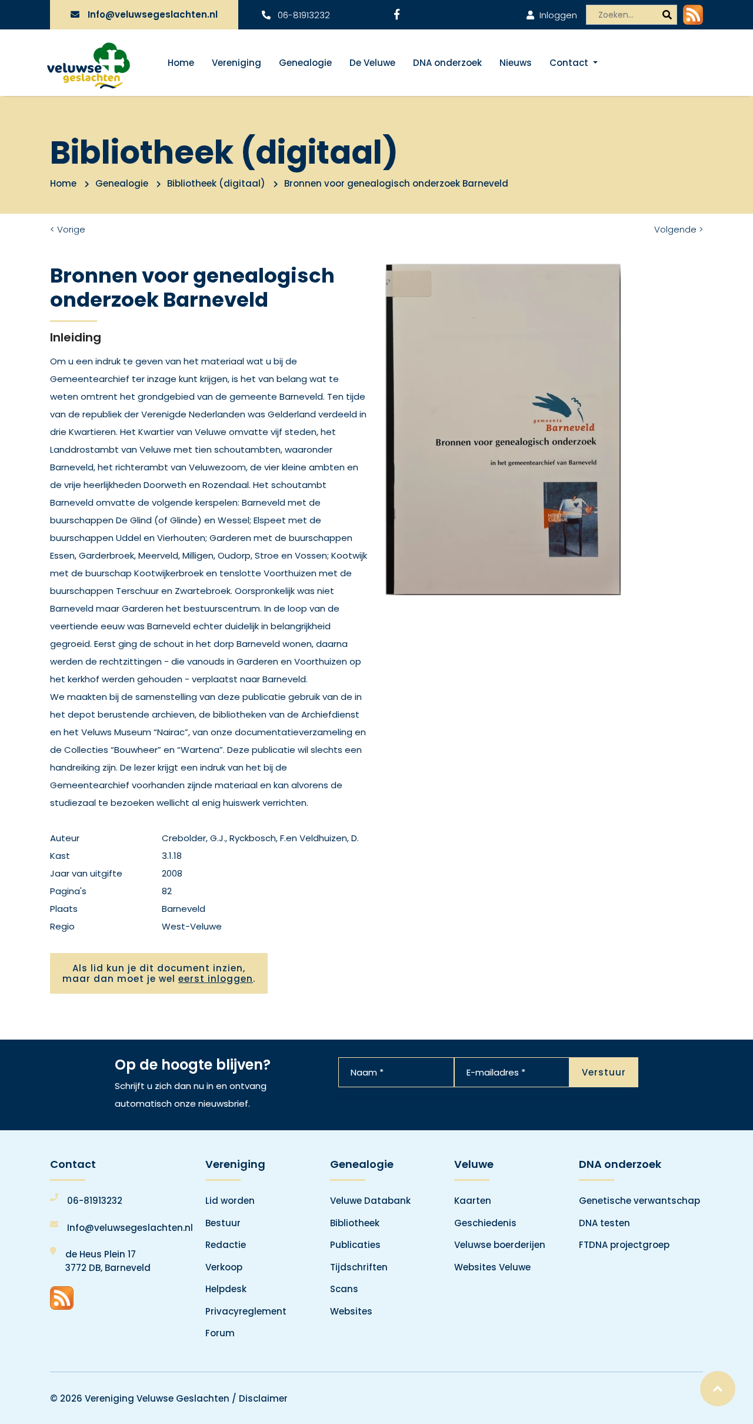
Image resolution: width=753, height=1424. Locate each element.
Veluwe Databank (370, 1200)
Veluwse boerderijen (499, 1245)
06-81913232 (302, 15)
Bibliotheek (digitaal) (216, 183)
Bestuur (223, 1223)
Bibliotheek (354, 1223)
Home (181, 63)
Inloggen (557, 15)
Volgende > (678, 229)
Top (717, 1388)
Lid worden (230, 1200)
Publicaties (355, 1245)
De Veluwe (372, 63)
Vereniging (236, 63)
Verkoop (223, 1267)
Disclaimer (263, 1398)
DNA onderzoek (447, 63)
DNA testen (604, 1223)
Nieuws (515, 63)
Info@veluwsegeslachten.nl (153, 14)
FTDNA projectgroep (624, 1245)
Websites (351, 1311)
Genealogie (305, 63)
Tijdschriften (359, 1267)
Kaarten (472, 1200)
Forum (220, 1333)
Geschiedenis (485, 1223)
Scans (344, 1289)
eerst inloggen (215, 978)
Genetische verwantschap (639, 1200)
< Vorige (67, 229)
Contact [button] (570, 63)
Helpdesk (225, 1289)
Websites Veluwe (492, 1267)
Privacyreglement (245, 1311)
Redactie (225, 1245)
